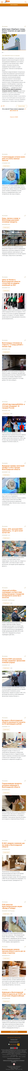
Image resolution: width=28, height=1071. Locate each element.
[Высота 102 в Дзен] (15, 1048)
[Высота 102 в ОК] (13, 1048)
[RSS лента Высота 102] (17, 1048)
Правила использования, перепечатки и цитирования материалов (13, 1061)
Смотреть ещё (14, 1031)
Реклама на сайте (14, 1039)
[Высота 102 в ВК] (11, 1048)
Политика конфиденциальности (13, 1058)
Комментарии (21, 106)
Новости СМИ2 (14, 117)
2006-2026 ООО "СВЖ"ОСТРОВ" (14, 1037)
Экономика (5, 26)
